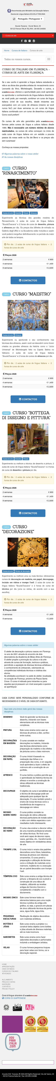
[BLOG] (34, 41)
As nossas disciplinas (13, 157)
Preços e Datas (8, 982)
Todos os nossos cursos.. (18, 59)
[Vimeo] (25, 41)
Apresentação (8, 967)
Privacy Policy (8, 989)
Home (6, 50)
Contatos (6, 987)
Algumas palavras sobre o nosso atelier (21, 153)
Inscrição (6, 984)
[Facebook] (21, 41)
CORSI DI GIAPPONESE (15, 998)
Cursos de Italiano (19, 50)
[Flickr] (30, 41)
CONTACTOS (29, 280)
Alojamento (7, 980)
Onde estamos (8, 969)
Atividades (6, 974)
